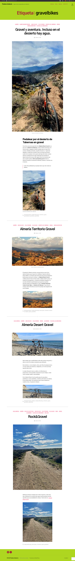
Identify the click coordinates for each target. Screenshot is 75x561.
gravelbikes (34, 311)
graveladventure (31, 25)
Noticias (52, 4)
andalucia (33, 400)
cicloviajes (35, 225)
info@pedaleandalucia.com (12, 0)
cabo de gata (41, 310)
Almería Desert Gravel (37, 325)
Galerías (60, 4)
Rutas (56, 4)
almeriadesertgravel (27, 214)
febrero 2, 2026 (38, 233)
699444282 (3, 0)
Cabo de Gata (34, 24)
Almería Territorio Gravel (37, 229)
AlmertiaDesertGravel (25, 24)
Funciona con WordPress (34, 558)
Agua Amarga (16, 411)
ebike (57, 411)
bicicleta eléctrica (29, 411)
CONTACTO (65, 4)
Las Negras (29, 412)
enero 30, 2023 (38, 420)
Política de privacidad (24, 558)
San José (47, 412)
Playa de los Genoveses (42, 25)
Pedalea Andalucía (7, 4)
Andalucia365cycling (35, 214)
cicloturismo (41, 24)
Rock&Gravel (37, 416)
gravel (58, 24)
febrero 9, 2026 (38, 37)
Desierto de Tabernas (51, 24)
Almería (17, 24)
